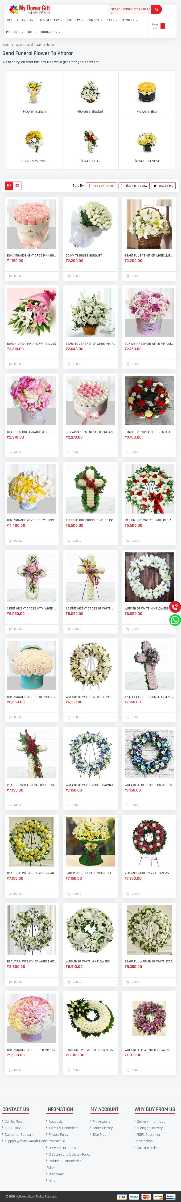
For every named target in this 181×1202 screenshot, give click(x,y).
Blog (52, 1180)
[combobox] (135, 9)
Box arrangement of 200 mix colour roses (31, 1050)
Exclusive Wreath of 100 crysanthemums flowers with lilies (90, 1050)
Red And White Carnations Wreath (149, 873)
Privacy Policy (58, 1134)
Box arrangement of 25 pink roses (31, 255)
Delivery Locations (62, 1147)
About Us (56, 1121)
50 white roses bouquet (84, 255)
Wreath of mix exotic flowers (147, 1050)
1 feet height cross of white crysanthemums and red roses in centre (90, 520)
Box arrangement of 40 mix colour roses (149, 344)
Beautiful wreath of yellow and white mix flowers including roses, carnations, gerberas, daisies (31, 873)
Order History (103, 1128)
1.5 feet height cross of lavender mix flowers (149, 697)
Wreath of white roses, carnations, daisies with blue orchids (90, 785)
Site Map (99, 1134)
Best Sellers (165, 186)
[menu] (73, 26)
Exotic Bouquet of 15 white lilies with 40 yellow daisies (90, 873)
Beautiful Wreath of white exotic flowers (31, 961)
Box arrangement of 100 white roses (31, 697)
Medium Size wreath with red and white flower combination (149, 520)
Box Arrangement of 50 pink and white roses (90, 432)
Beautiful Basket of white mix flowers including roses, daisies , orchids (90, 344)
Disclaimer (56, 1174)
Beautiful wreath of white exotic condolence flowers (149, 961)
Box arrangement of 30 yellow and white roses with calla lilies (31, 520)
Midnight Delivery (150, 1128)
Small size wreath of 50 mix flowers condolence (149, 432)
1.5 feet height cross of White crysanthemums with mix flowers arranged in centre (90, 608)
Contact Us (57, 1141)
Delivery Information (152, 1121)
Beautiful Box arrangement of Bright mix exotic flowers (31, 432)
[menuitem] (20, 20)
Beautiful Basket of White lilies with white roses (149, 255)
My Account (101, 1121)
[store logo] (29, 9)
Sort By (78, 185)
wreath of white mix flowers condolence (149, 608)
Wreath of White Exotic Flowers (90, 697)
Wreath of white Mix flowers (88, 961)
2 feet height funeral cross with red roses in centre (31, 785)
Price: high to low (135, 186)
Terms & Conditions (63, 1128)
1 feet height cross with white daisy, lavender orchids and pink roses (31, 608)
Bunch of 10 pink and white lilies (31, 344)
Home (5, 45)
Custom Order (147, 1147)
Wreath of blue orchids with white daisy (149, 785)
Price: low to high (103, 186)
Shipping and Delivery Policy (69, 1154)
